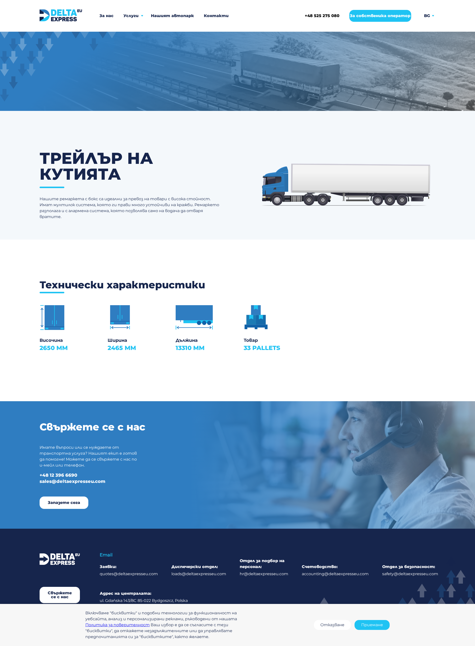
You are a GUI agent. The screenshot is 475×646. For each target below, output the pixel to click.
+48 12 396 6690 (58, 475)
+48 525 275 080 (322, 16)
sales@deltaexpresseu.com (72, 481)
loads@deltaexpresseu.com (198, 570)
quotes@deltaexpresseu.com (129, 570)
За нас (106, 15)
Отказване (332, 624)
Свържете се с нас (60, 595)
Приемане (372, 624)
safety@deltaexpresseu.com (410, 570)
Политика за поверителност (117, 624)
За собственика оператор (380, 15)
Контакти (216, 15)
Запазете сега (64, 502)
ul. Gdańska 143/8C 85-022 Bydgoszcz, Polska (144, 597)
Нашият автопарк (172, 15)
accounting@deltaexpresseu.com (335, 570)
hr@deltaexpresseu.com (264, 567)
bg (427, 15)
